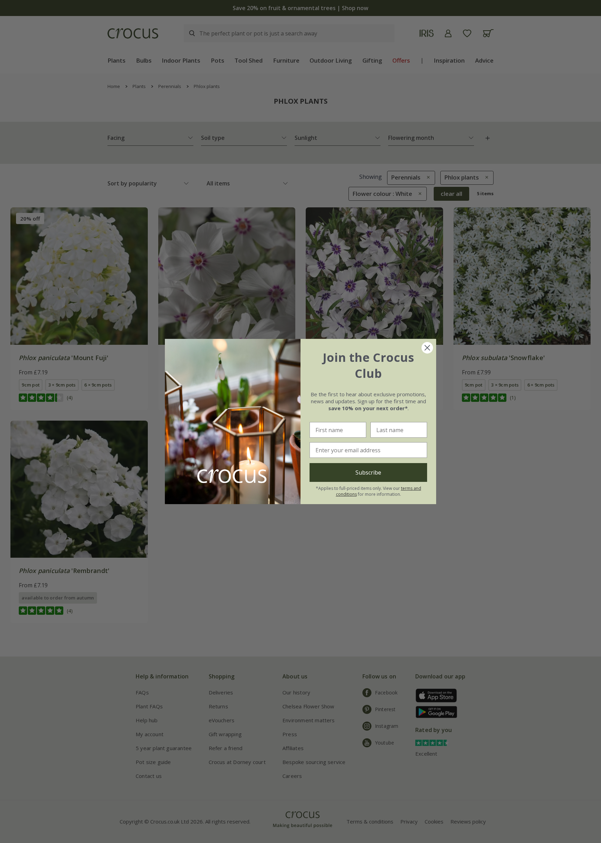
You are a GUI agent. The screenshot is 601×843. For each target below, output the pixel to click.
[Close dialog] (427, 348)
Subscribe (368, 472)
